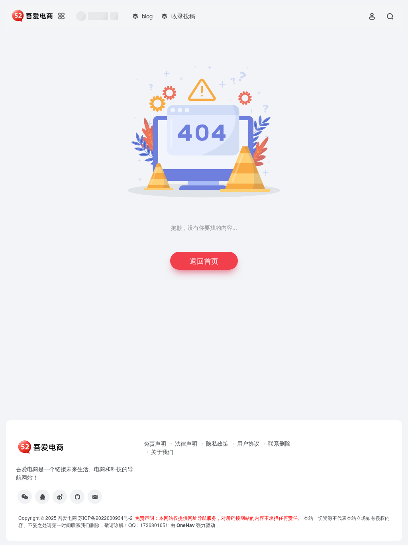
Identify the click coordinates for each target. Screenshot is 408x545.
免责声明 (155, 443)
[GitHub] (77, 497)
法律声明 (186, 443)
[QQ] (42, 497)
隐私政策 (217, 443)
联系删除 (279, 443)
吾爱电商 (67, 517)
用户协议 (248, 443)
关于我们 (162, 452)
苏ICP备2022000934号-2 (106, 517)
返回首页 (204, 260)
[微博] (60, 497)
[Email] (95, 497)
